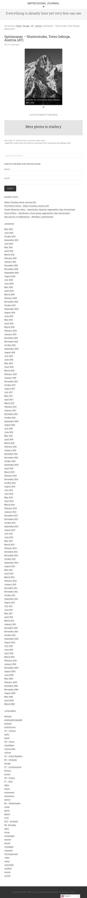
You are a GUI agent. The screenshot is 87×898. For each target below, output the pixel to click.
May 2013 (8, 541)
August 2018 (9, 352)
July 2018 (8, 356)
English (67, 896)
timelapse (8, 847)
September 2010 (11, 638)
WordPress (64, 892)
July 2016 (8, 428)
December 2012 (11, 551)
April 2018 (8, 367)
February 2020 (10, 298)
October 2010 (10, 635)
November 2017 (11, 381)
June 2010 (8, 649)
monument (9, 792)
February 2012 (10, 580)
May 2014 (8, 497)
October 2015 (10, 461)
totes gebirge (61, 143)
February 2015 (10, 475)
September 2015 (11, 464)
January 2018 (10, 378)
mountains (31, 140)
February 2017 (10, 407)
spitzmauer (52, 143)
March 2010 (9, 657)
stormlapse (9, 836)
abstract (8, 716)
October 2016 (10, 417)
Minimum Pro (33, 892)
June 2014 (8, 493)
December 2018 (11, 338)
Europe (24, 140)
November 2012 (11, 555)
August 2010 (9, 642)
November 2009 (11, 667)
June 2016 (8, 432)
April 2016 (8, 439)
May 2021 (8, 247)
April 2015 (8, 468)
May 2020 (8, 287)
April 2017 (8, 399)
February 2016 (10, 446)
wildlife (8, 868)
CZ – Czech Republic (13, 756)
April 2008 (9, 700)
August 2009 (9, 671)
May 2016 (8, 436)
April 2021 (8, 251)
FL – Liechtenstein (12, 767)
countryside (9, 749)
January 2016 (10, 450)
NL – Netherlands (12, 803)
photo (45, 143)
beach (7, 738)
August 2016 (9, 425)
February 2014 (10, 508)
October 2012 (10, 559)
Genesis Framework (50, 892)
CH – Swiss (9, 741)
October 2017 (10, 385)
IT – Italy (8, 781)
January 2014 (10, 512)
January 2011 (10, 624)
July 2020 (8, 280)
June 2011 (8, 609)
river (6, 818)
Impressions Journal (43, 3)
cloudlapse (9, 745)
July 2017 (8, 392)
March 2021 (9, 254)
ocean (7, 807)
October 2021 (10, 236)
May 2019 (8, 320)
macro (7, 789)
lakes (6, 785)
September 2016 (11, 421)
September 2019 (11, 309)
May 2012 (8, 570)
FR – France (9, 778)
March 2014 (9, 504)
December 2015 (11, 454)
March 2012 (9, 577)
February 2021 (10, 258)
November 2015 (11, 457)
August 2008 (9, 693)
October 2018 (10, 345)
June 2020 (8, 283)
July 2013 (8, 533)
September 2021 (11, 240)
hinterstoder (38, 143)
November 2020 (11, 269)
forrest (7, 774)
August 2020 (9, 276)
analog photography (13, 720)
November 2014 (11, 479)
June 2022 (8, 233)
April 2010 (8, 653)
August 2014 (9, 486)
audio (6, 734)
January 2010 (10, 664)
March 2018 (9, 370)
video (43, 140)
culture (7, 752)
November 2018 (11, 341)
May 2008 (8, 696)
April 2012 (8, 573)
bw (32, 143)
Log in (72, 892)
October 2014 (10, 483)
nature (38, 140)
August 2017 (9, 388)
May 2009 (8, 678)
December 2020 (11, 265)
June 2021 (8, 243)
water (7, 861)
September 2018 (11, 349)
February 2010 (10, 660)
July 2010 (8, 646)
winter (68, 143)
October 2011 (9, 595)
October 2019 (10, 305)
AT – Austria (10, 731)
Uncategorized (11, 854)
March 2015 (9, 472)
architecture (10, 727)
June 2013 (8, 537)
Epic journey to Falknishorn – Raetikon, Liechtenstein (28, 217)
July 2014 (8, 490)
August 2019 (9, 312)
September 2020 (11, 272)
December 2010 (11, 628)
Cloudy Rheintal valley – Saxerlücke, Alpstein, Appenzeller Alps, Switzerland (39, 209)
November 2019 (11, 301)
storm (7, 832)
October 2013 (10, 522)
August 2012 (9, 566)
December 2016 (11, 414)
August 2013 (9, 530)
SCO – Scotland (11, 821)
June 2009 (8, 675)
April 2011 (8, 617)
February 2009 (10, 682)
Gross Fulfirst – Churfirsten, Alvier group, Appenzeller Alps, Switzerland (37, 213)
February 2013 (10, 548)
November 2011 (11, 591)
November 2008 (11, 689)
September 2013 (11, 526)
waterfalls (9, 865)
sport (6, 828)
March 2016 (9, 443)
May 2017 (8, 396)
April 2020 (9, 291)
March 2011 (9, 620)
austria (16, 143)
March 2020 (9, 294)
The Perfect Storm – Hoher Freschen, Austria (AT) (26, 206)
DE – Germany (10, 760)
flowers (7, 770)
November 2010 (11, 631)
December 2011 (10, 588)
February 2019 (10, 330)
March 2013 (9, 544)
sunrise (7, 839)
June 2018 (8, 359)
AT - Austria (17, 140)
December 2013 (11, 515)
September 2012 (11, 562)
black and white (24, 143)
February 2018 (10, 374)
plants (7, 814)
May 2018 (8, 363)
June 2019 (8, 316)
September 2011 (11, 599)
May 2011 (8, 613)
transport (8, 850)
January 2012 (10, 584)
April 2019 (8, 323)
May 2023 (8, 229)
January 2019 (10, 334)
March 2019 (9, 327)
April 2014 (8, 501)
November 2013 (11, 519)
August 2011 (9, 602)
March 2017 (9, 403)
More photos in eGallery (43, 126)
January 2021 (10, 262)
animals (8, 723)
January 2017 (10, 410)
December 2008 (11, 686)
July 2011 (8, 606)
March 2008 (9, 704)
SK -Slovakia (10, 825)
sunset (7, 843)
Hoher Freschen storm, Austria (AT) (20, 202)
